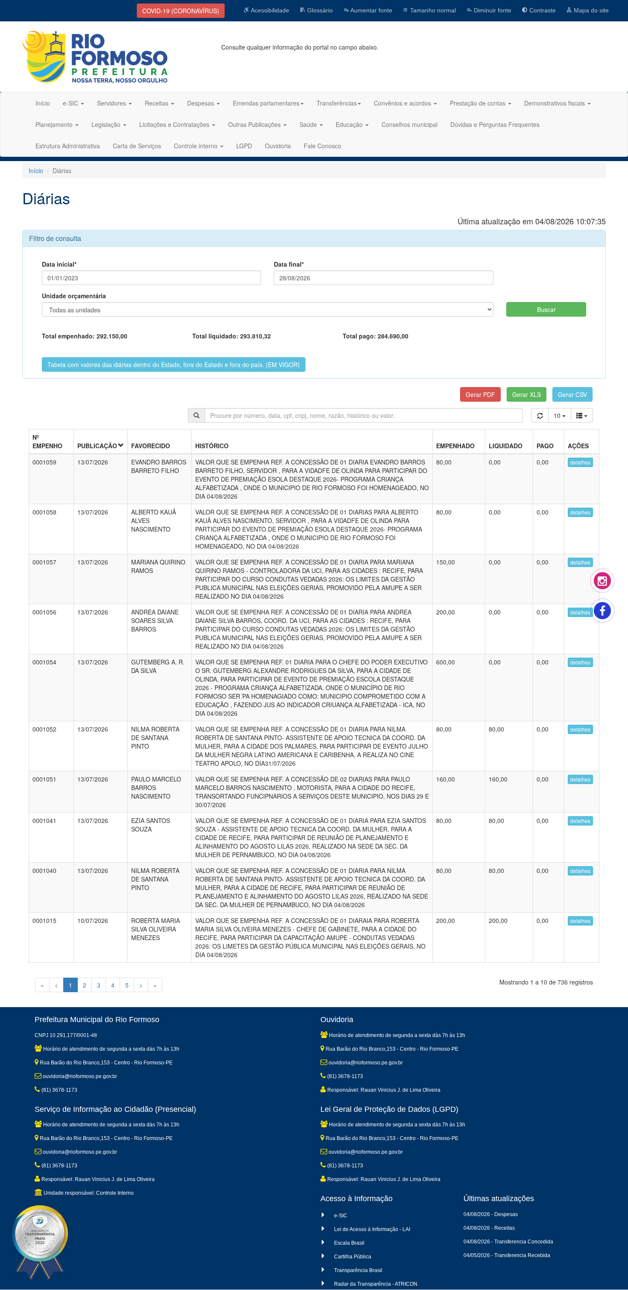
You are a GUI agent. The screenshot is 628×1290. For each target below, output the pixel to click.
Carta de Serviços (137, 145)
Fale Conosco (322, 145)
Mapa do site (590, 10)
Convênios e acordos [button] (403, 103)
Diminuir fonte (491, 10)
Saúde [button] (309, 124)
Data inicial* (59, 264)
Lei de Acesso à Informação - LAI (372, 1229)
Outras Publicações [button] (255, 124)
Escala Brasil (349, 1243)
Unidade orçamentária (74, 295)
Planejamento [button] (54, 124)
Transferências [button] (337, 103)
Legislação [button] (106, 124)
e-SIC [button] (71, 103)
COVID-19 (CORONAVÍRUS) (180, 10)
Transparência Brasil (358, 1270)
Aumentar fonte (370, 10)
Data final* (289, 264)
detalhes (580, 462)
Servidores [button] (112, 103)
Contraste (542, 10)
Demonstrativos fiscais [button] (555, 103)
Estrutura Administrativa (67, 145)
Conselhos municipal (409, 124)
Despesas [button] (201, 103)
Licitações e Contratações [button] (175, 124)
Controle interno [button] (196, 145)
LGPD (244, 145)
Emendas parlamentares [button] (266, 103)
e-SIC (340, 1216)
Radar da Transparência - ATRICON (375, 1284)
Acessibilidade (269, 10)
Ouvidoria (278, 145)
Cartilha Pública (352, 1257)
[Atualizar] (540, 415)
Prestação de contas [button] (478, 103)
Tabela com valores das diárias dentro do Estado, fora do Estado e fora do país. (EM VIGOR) (173, 364)
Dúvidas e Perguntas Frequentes (495, 124)
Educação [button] (350, 124)
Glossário (319, 10)
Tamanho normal (432, 10)
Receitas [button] (157, 103)
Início (42, 103)
